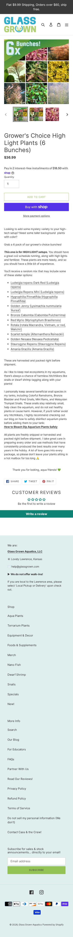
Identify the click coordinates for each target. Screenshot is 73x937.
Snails (11, 684)
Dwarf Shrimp (16, 674)
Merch (11, 655)
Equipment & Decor (20, 635)
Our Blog (13, 739)
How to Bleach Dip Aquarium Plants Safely (30, 426)
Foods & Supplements (21, 645)
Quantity (9, 176)
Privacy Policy (16, 788)
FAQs (10, 759)
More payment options (36, 215)
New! (10, 704)
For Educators (16, 749)
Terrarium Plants (18, 625)
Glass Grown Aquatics (30, 924)
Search (12, 730)
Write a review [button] (36, 514)
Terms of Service (18, 808)
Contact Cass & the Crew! (24, 832)
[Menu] (67, 25)
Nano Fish (14, 665)
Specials (13, 694)
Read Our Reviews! (20, 779)
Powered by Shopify (53, 924)
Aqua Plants (15, 616)
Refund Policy (16, 798)
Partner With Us (18, 769)
